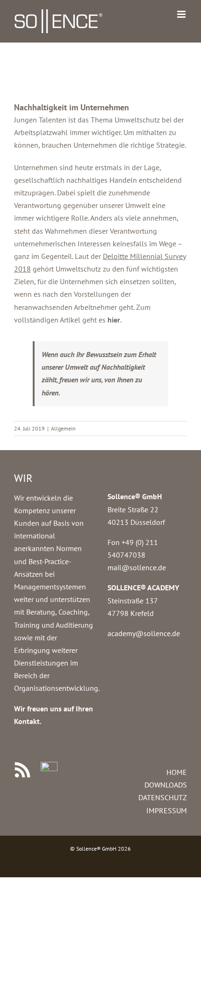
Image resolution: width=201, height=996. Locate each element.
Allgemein (63, 428)
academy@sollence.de (144, 633)
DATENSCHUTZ (162, 797)
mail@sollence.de (137, 567)
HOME (176, 772)
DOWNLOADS (165, 784)
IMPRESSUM (166, 810)
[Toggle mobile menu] (182, 14)
